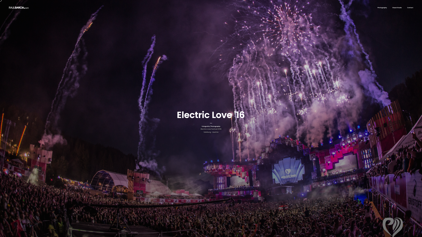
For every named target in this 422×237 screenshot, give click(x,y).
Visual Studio (397, 8)
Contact (410, 8)
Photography (382, 8)
